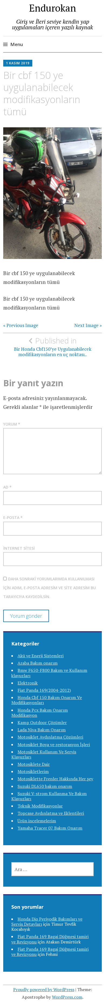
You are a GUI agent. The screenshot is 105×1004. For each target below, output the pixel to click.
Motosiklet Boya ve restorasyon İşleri (54, 744)
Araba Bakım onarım (38, 663)
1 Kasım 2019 (18, 63)
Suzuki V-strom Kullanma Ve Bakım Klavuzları (49, 796)
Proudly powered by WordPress (43, 989)
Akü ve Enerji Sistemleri (41, 656)
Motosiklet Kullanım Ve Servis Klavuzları (43, 754)
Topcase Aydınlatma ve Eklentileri (51, 813)
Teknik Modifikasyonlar (40, 806)
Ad (7, 487)
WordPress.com (67, 997)
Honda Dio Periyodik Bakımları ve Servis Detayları (46, 921)
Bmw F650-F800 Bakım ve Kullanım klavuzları (49, 672)
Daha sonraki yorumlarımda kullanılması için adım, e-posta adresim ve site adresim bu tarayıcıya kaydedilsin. (49, 587)
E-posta (13, 517)
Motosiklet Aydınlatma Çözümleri (50, 737)
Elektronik (28, 683)
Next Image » (88, 325)
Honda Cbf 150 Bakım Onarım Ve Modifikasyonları (46, 699)
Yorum (11, 424)
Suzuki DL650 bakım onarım (45, 786)
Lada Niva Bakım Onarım (42, 730)
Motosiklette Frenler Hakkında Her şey (55, 779)
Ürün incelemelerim (37, 821)
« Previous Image (20, 325)
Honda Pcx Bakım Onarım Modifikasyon (39, 712)
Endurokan (52, 8)
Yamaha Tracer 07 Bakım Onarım (50, 828)
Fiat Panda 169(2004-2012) (44, 690)
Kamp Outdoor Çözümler (42, 722)
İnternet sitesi (19, 548)
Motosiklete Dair (34, 764)
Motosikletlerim (33, 771)
